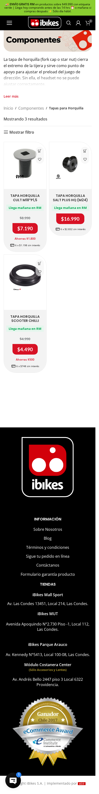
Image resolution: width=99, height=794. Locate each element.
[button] (40, 151)
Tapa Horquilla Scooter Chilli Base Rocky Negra (25, 320)
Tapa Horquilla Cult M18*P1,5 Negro (25, 199)
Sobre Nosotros (47, 529)
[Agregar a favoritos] (40, 159)
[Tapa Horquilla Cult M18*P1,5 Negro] (25, 163)
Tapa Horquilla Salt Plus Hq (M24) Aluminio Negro (70, 199)
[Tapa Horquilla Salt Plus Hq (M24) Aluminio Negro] (70, 163)
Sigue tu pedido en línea (47, 556)
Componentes (31, 108)
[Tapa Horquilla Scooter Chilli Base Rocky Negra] (25, 275)
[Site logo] (45, 22)
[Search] (69, 23)
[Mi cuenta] (78, 23)
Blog (48, 538)
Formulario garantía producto (48, 574)
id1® (81, 783)
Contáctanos (47, 565)
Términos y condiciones (47, 547)
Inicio (8, 108)
